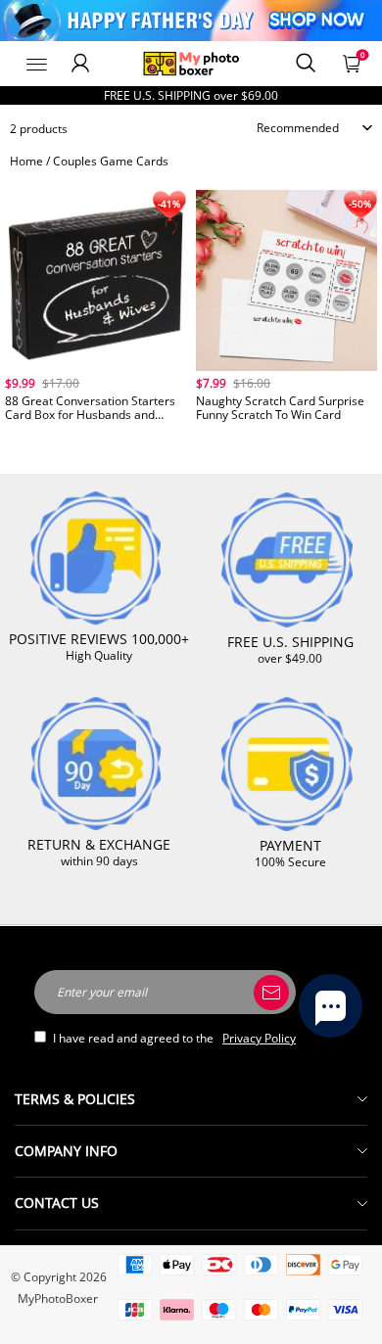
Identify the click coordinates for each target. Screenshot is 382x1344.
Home (26, 161)
